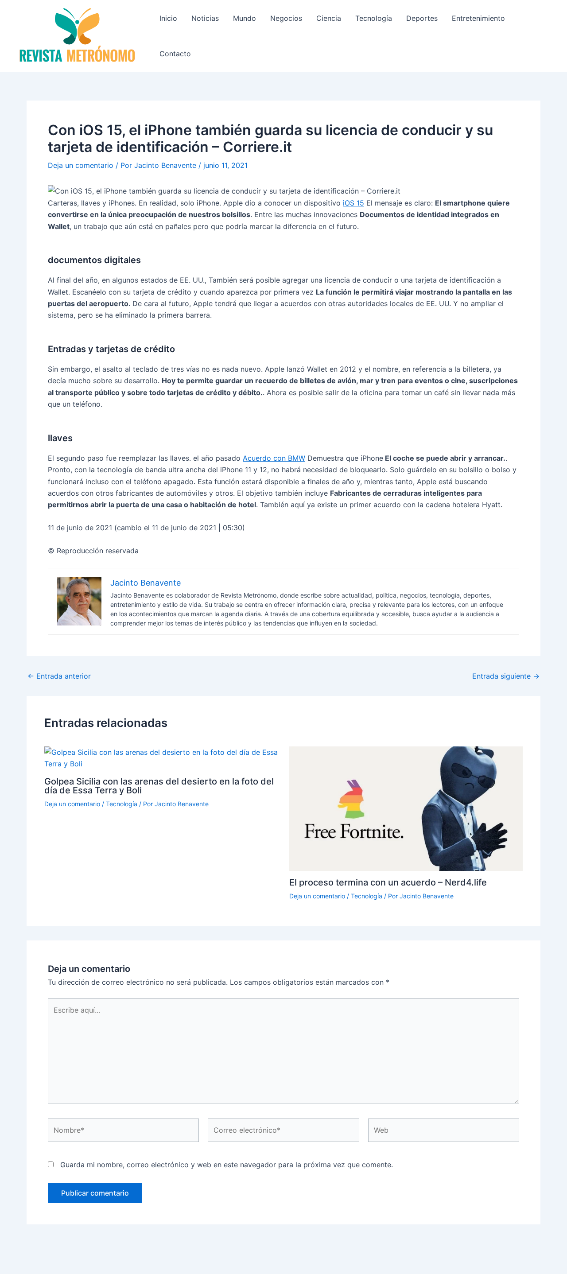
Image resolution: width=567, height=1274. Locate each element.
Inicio (168, 18)
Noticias (205, 18)
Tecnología (373, 18)
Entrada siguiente (506, 676)
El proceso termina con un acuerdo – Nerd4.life (388, 882)
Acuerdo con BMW (274, 458)
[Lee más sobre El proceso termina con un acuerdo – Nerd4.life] (406, 808)
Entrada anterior (59, 676)
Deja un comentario (80, 165)
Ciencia (328, 18)
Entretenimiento (478, 18)
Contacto (175, 53)
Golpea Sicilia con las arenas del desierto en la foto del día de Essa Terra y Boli (159, 786)
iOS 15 (353, 202)
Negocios (286, 18)
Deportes (422, 18)
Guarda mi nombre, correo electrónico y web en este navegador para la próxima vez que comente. (226, 1164)
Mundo (244, 18)
